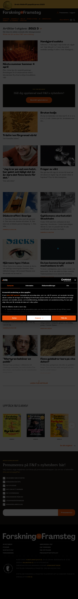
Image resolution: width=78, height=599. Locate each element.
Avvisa (14, 318)
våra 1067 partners (13, 295)
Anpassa (38, 318)
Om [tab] (67, 285)
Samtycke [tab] (10, 285)
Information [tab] (29, 285)
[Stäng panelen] (75, 280)
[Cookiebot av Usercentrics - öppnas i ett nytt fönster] (62, 280)
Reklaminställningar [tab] (48, 285)
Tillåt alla (64, 318)
